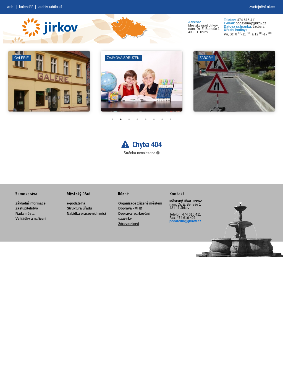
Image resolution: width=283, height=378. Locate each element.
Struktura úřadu (79, 208)
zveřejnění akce (262, 7)
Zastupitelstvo (26, 208)
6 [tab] (154, 119)
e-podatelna (76, 203)
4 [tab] (137, 119)
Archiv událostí (50, 7)
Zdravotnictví (128, 224)
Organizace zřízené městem (140, 203)
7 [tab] (162, 119)
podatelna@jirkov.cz (251, 23)
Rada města (25, 213)
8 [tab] (170, 119)
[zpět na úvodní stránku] (50, 27)
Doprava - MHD (130, 208)
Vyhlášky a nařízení (30, 218)
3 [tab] (129, 119)
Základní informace (30, 203)
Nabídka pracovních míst (86, 213)
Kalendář (26, 7)
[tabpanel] (49, 84)
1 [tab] (112, 119)
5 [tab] (145, 119)
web (10, 7)
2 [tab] (121, 119)
